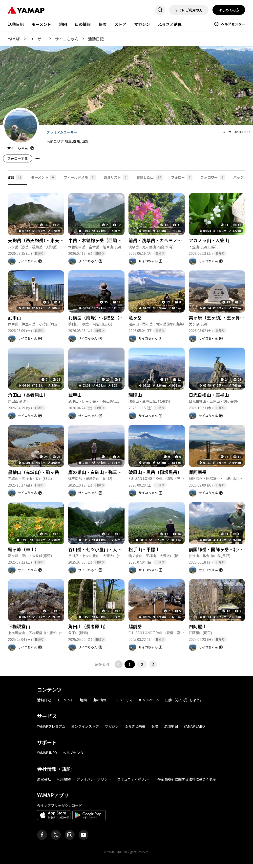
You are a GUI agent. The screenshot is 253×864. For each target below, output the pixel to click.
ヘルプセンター (233, 23)
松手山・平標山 (144, 549)
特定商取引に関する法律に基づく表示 (186, 779)
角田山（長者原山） (28, 395)
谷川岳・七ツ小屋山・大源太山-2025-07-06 (111, 549)
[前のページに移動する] (119, 664)
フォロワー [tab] (211, 177)
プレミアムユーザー (61, 132)
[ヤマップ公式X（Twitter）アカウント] (56, 835)
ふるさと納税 (170, 24)
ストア (120, 24)
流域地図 (171, 726)
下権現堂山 (19, 626)
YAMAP (14, 39)
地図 (63, 24)
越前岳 (135, 626)
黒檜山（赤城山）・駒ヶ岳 (33, 472)
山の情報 (83, 24)
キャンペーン (149, 699)
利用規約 (64, 779)
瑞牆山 (135, 395)
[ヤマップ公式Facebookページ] (42, 835)
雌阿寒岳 (198, 472)
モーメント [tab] (42, 177)
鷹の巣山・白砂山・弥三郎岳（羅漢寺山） (110, 472)
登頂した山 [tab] (148, 177)
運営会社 (44, 779)
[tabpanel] (126, 426)
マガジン (142, 24)
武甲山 (14, 317)
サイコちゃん (67, 39)
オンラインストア (85, 726)
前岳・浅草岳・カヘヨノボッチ (159, 240)
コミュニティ (122, 699)
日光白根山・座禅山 (209, 395)
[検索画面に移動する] (160, 10)
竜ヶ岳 (135, 317)
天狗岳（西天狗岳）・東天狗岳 (38, 240)
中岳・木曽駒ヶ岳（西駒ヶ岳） (99, 240)
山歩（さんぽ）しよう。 (184, 699)
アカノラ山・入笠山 (209, 240)
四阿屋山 (198, 626)
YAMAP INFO (47, 752)
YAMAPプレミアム (51, 726)
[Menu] (37, 158)
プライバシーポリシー (94, 779)
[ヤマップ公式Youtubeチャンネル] (83, 835)
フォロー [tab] (180, 177)
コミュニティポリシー (134, 779)
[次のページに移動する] (153, 664)
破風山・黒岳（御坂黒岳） (155, 472)
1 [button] (129, 664)
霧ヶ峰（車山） (23, 549)
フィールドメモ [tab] (79, 177)
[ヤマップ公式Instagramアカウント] (70, 835)
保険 (102, 24)
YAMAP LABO (194, 726)
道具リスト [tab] (115, 177)
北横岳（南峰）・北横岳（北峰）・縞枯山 (108, 317)
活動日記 (16, 24)
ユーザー (37, 39)
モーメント (41, 24)
